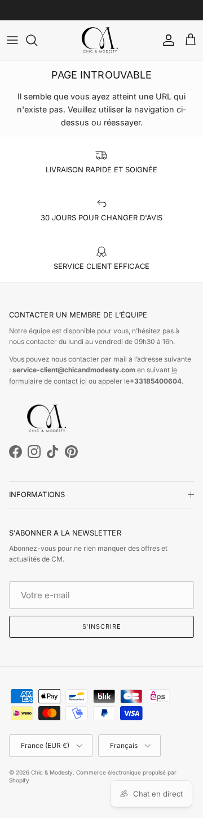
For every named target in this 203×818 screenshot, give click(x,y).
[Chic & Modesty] (101, 40)
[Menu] (12, 40)
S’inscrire (101, 626)
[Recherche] (37, 40)
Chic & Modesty (52, 772)
